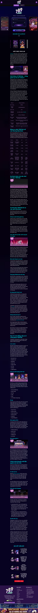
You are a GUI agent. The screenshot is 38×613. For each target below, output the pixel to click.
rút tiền (13, 306)
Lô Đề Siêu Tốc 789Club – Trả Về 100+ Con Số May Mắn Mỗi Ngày (23, 559)
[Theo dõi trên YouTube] (10, 602)
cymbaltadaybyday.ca (8, 595)
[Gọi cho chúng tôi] (7, 602)
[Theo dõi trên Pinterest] (8, 602)
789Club (11, 53)
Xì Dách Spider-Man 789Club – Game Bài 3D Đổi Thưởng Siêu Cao (23, 567)
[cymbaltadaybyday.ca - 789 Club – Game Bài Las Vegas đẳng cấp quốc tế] (19, 2)
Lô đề (18, 591)
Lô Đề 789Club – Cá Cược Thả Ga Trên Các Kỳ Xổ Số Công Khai (23, 551)
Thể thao (18, 596)
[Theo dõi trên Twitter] (4, 602)
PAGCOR (24, 112)
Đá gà (18, 597)
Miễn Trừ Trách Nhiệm (30, 590)
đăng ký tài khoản (16, 473)
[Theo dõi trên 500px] (13, 602)
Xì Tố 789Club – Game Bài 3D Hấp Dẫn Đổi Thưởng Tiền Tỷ (23, 575)
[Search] (36, 2)
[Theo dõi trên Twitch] (14, 602)
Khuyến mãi (18, 603)
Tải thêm (19, 581)
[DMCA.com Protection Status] (9, 600)
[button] (1, 2)
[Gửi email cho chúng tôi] (5, 602)
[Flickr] (11, 602)
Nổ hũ (18, 592)
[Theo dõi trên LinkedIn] (9, 602)
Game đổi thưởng (19, 590)
